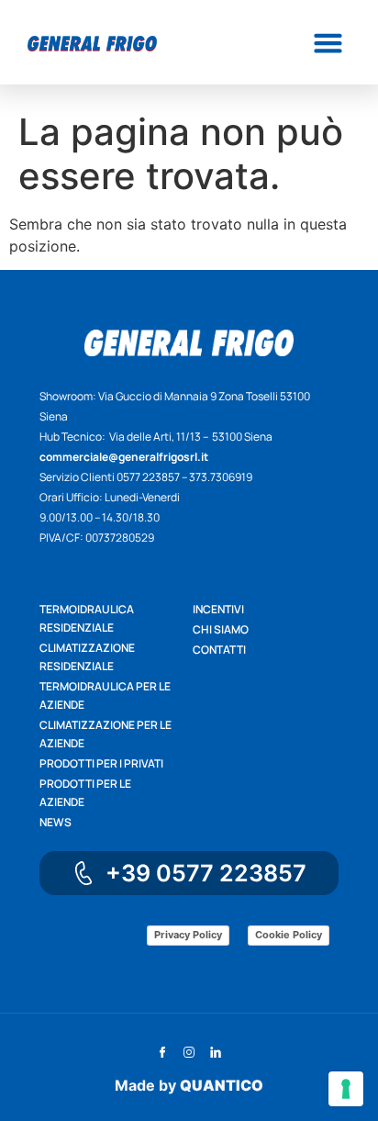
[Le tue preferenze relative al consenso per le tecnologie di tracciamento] (345, 1088)
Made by (189, 1085)
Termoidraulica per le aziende (105, 695)
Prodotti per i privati (101, 763)
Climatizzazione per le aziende (105, 734)
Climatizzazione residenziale (87, 657)
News (55, 822)
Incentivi (218, 609)
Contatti (219, 649)
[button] (327, 42)
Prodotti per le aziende (85, 793)
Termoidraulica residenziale (86, 618)
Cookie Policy (288, 934)
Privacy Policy (188, 934)
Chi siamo (221, 629)
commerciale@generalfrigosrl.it (123, 457)
